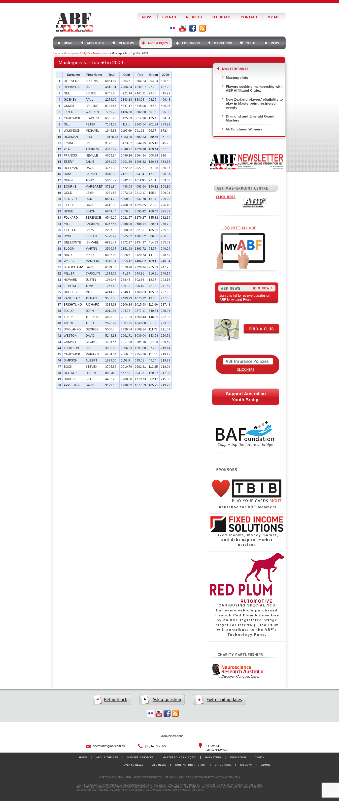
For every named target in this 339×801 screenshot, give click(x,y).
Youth (260, 757)
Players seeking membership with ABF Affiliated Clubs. (254, 88)
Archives (185, 777)
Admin (265, 765)
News (147, 17)
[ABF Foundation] (247, 464)
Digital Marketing (206, 777)
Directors (223, 765)
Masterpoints (101, 53)
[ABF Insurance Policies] (247, 382)
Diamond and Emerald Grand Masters (250, 118)
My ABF (274, 17)
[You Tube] (182, 28)
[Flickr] (172, 28)
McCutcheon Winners (244, 129)
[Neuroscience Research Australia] (236, 678)
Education (238, 757)
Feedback (221, 17)
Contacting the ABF (190, 765)
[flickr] (150, 713)
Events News (133, 765)
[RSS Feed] (202, 28)
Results (194, 17)
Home (57, 53)
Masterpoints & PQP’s (77, 53)
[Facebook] (192, 28)
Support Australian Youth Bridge (246, 396)
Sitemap (246, 765)
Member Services (140, 757)
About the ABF (107, 757)
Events (169, 17)
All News (159, 765)
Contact (249, 17)
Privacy (170, 777)
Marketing (213, 757)
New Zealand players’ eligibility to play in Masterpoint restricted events (254, 103)
